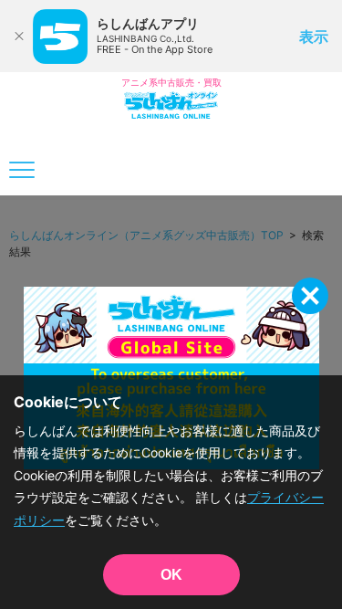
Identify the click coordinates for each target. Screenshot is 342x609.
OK (171, 575)
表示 (313, 36)
